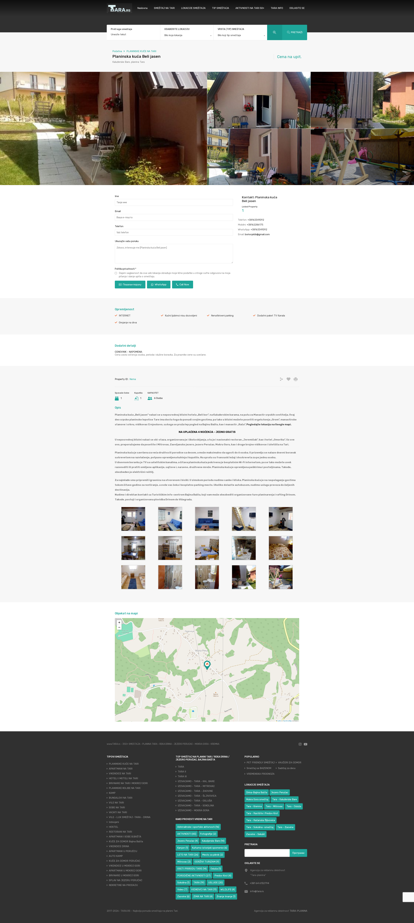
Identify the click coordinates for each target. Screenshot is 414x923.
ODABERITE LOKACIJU (177, 29)
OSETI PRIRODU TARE (192, 868)
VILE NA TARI (116, 802)
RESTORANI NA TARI (120, 831)
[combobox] (187, 36)
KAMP (112, 792)
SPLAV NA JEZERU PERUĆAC (125, 880)
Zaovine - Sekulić (255, 834)
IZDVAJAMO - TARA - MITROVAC (196, 786)
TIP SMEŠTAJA (220, 8)
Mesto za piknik (212, 854)
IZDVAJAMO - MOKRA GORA (193, 810)
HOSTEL (113, 826)
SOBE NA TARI (117, 807)
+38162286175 (255, 224)
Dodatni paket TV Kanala (271, 315)
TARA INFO (277, 8)
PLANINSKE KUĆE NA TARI (141, 51)
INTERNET (125, 315)
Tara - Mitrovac (274, 806)
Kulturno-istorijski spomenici (209, 847)
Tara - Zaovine (285, 827)
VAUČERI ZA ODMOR (289, 762)
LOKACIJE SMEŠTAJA (193, 8)
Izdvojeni (114, 822)
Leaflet (279, 721)
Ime (117, 196)
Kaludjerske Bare (213, 840)
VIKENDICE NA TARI (120, 773)
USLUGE (215, 882)
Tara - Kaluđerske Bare (284, 799)
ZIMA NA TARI (203, 896)
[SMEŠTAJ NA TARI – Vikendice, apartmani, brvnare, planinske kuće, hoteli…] (119, 11)
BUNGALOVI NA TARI (120, 797)
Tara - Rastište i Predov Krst (262, 813)
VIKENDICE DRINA (119, 846)
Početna (117, 51)
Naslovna (142, 8)
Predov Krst (222, 875)
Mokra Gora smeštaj (257, 799)
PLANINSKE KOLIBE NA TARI (124, 788)
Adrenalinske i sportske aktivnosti (198, 826)
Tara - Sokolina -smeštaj (259, 827)
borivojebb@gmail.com (257, 234)
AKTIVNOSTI (186, 833)
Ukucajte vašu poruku (127, 241)
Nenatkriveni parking (222, 315)
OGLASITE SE (297, 8)
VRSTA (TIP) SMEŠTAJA (231, 29)
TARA (181, 766)
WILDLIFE (227, 889)
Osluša (216, 868)
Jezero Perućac (187, 840)
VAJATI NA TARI (118, 812)
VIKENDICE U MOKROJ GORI (124, 865)
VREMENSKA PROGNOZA (260, 774)
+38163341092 (256, 219)
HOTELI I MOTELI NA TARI (123, 778)
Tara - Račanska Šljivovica (260, 820)
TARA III (182, 776)
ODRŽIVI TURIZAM (207, 861)
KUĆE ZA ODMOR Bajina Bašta (126, 841)
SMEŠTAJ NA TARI (164, 8)
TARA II (182, 771)
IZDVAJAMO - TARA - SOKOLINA (196, 805)
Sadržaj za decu (286, 768)
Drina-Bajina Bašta (256, 792)
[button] (207, 665)
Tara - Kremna (254, 806)
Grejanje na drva (128, 322)
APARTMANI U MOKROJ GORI (125, 870)
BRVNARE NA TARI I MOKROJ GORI (128, 783)
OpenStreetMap (287, 721)
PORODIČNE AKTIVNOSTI (194, 875)
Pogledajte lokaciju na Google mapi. (268, 424)
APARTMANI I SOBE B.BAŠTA (125, 836)
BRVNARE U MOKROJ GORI (124, 875)
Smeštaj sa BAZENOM (259, 768)
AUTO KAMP (116, 856)
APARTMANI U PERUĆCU (123, 851)
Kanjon (182, 847)
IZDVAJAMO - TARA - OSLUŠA (195, 800)
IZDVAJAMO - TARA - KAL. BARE (196, 781)
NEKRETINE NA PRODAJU (123, 885)
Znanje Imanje (226, 896)
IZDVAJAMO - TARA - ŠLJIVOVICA (197, 795)
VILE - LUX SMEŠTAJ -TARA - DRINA (129, 817)
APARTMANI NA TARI (120, 768)
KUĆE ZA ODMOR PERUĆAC (124, 860)
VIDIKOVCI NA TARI (204, 889)
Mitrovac (184, 861)
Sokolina (183, 882)
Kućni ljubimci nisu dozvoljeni (181, 315)
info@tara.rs (257, 891)
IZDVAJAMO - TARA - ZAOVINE (195, 791)
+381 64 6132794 (259, 883)
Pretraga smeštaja (121, 29)
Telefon (119, 226)
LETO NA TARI (187, 854)
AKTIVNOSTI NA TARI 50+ (249, 8)
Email (118, 211)
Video (182, 889)
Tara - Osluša (294, 806)
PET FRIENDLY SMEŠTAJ (261, 762)
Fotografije (208, 833)
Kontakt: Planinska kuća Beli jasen (259, 199)
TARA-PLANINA (298, 910)
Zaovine (183, 896)
